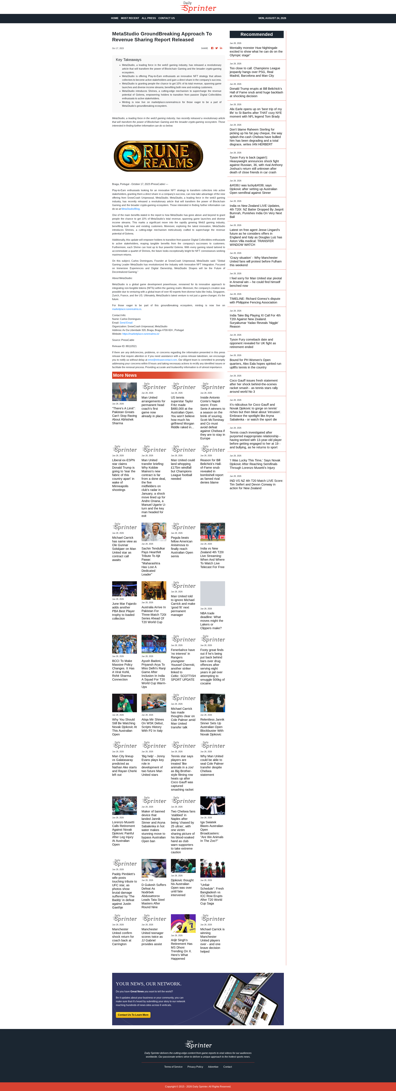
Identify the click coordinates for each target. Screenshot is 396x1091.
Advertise (213, 1066)
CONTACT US (166, 18)
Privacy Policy (195, 1066)
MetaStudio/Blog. (130, 209)
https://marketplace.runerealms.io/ (140, 334)
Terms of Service (173, 1066)
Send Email (126, 322)
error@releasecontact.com (162, 360)
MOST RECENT (130, 18)
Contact (227, 1066)
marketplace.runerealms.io (126, 309)
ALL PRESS (149, 18)
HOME (114, 18)
